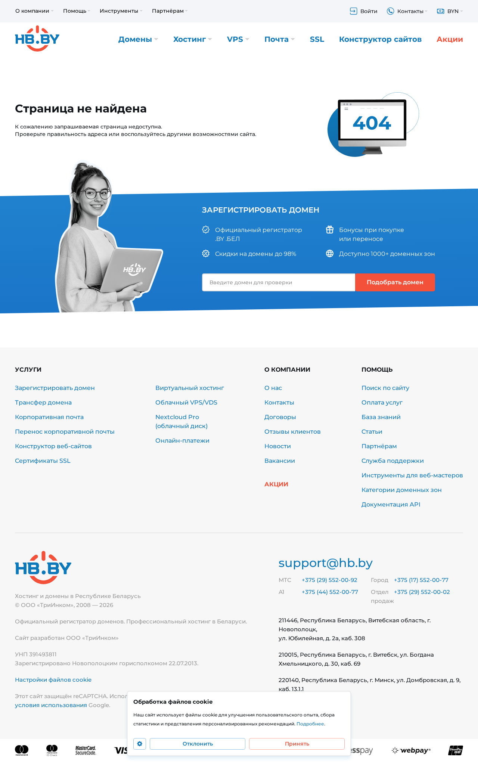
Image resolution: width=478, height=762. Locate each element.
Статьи (371, 431)
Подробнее (310, 724)
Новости (277, 446)
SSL (317, 39)
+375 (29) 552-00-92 (329, 579)
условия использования (51, 705)
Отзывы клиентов (292, 431)
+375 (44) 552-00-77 (330, 591)
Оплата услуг (382, 402)
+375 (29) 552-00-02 (422, 591)
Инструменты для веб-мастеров (412, 475)
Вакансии (279, 460)
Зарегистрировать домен (55, 387)
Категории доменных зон (401, 489)
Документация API (390, 504)
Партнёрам (379, 446)
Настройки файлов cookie (53, 679)
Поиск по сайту (385, 387)
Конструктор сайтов (380, 39)
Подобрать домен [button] (395, 282)
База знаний (381, 417)
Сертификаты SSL (43, 460)
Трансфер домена (43, 402)
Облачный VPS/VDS (186, 402)
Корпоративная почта (49, 417)
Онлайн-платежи (182, 440)
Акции (450, 39)
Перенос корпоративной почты (65, 431)
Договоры (280, 417)
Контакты (279, 402)
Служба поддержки (392, 460)
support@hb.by (326, 562)
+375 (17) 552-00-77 (421, 579)
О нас (273, 387)
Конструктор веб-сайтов (53, 446)
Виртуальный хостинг (189, 387)
